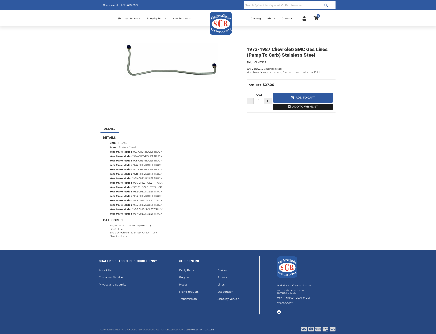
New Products (118, 236)
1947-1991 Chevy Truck (144, 232)
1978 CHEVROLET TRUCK (147, 173)
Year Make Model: (121, 151)
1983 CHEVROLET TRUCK (147, 196)
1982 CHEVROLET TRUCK (147, 191)
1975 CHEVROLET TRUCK (147, 160)
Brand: (114, 147)
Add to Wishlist (305, 106)
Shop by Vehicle (119, 232)
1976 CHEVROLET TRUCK (147, 165)
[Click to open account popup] (304, 18)
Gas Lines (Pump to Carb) (135, 225)
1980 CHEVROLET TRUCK (147, 182)
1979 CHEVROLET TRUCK (147, 178)
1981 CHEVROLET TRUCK (147, 187)
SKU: (250, 62)
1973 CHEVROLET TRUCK (147, 151)
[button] (290, 5)
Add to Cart (305, 97)
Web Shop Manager (203, 330)
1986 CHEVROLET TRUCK (147, 209)
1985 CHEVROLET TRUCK (147, 204)
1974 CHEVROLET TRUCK (147, 156)
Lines (113, 229)
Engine (114, 225)
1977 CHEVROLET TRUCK (147, 169)
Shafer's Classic (128, 147)
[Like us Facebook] (279, 312)
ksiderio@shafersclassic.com (294, 285)
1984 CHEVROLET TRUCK (147, 200)
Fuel (120, 229)
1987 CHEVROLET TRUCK (147, 213)
